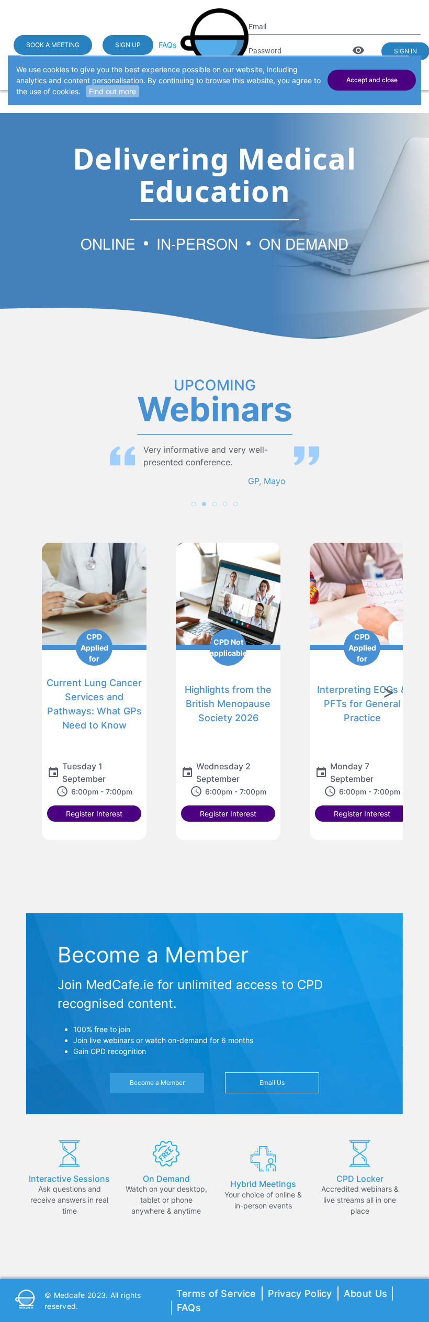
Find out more (112, 91)
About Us (365, 1293)
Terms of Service (216, 1293)
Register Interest (94, 813)
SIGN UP (128, 45)
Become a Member (157, 1082)
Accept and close (372, 80)
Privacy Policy (300, 1293)
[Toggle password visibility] (358, 50)
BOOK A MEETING (53, 45)
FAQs (167, 44)
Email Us (272, 1082)
